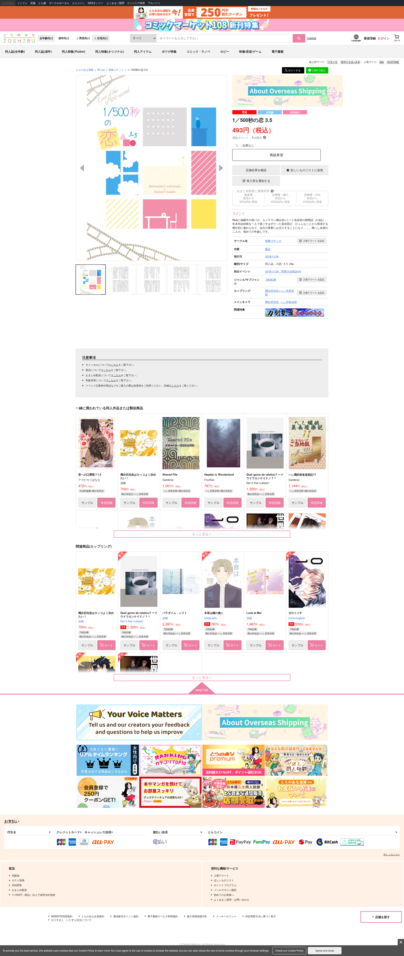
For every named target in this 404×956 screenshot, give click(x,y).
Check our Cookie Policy (289, 950)
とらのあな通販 (84, 69)
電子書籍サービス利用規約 (163, 916)
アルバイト (154, 3)
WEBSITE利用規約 (61, 916)
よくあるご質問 (115, 3)
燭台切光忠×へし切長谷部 (134, 494)
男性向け (84, 38)
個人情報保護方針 (197, 916)
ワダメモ (332, 62)
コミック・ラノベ (198, 51)
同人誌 (101, 69)
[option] (151, 168)
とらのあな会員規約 (92, 916)
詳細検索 (311, 38)
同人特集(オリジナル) (109, 51)
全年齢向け (46, 38)
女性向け (102, 38)
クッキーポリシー (226, 916)
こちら (114, 364)
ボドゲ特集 (169, 51)
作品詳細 (106, 502)
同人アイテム (143, 51)
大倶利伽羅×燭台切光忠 (91, 490)
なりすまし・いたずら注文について (71, 919)
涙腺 (81, 621)
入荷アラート (313, 240)
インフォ (22, 3)
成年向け (63, 38)
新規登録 (370, 38)
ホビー (224, 51)
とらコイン (78, 3)
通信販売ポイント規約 (125, 916)
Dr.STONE (393, 62)
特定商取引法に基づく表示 (260, 916)
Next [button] (221, 168)
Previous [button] (82, 168)
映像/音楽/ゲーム (250, 51)
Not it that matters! (131, 621)
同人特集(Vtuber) (73, 51)
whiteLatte (210, 618)
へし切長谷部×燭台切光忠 (176, 490)
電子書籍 (277, 51)
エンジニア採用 (136, 3)
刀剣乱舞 (84, 632)
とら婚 (42, 3)
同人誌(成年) (43, 51)
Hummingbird (296, 618)
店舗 (32, 3)
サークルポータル (59, 3)
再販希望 (276, 154)
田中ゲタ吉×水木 (350, 62)
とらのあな (7, 3)
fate (382, 62)
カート (108, 645)
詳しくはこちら (392, 854)
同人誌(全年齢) (15, 51)
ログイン (383, 38)
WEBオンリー (95, 3)
